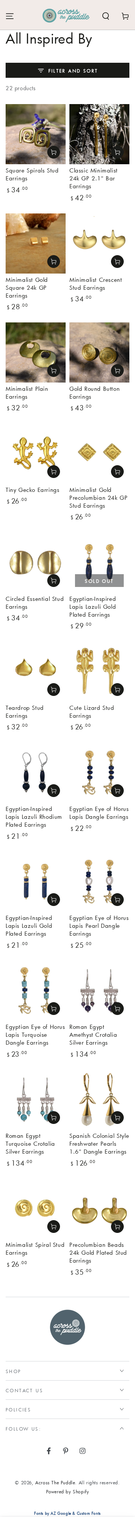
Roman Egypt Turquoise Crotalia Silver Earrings (30, 1143)
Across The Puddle (55, 1482)
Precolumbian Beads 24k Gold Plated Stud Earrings (98, 1252)
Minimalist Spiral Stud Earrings (35, 1248)
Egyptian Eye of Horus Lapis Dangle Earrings (99, 812)
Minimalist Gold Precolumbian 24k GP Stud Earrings (98, 497)
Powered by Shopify (67, 1491)
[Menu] (10, 16)
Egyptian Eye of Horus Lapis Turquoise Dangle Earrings (35, 1034)
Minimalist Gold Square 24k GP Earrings (27, 287)
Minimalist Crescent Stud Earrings (95, 283)
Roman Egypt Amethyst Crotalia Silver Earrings (93, 1034)
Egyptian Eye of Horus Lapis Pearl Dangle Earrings (99, 925)
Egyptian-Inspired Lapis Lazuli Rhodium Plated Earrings (34, 816)
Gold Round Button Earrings (94, 392)
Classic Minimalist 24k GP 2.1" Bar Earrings (93, 178)
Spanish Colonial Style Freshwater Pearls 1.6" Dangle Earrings (99, 1143)
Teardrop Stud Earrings (25, 711)
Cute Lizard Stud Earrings (91, 711)
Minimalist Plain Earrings (27, 392)
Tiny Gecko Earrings (32, 489)
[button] (106, 16)
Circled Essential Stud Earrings (35, 602)
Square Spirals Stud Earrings (32, 174)
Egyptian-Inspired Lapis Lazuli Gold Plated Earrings (92, 606)
